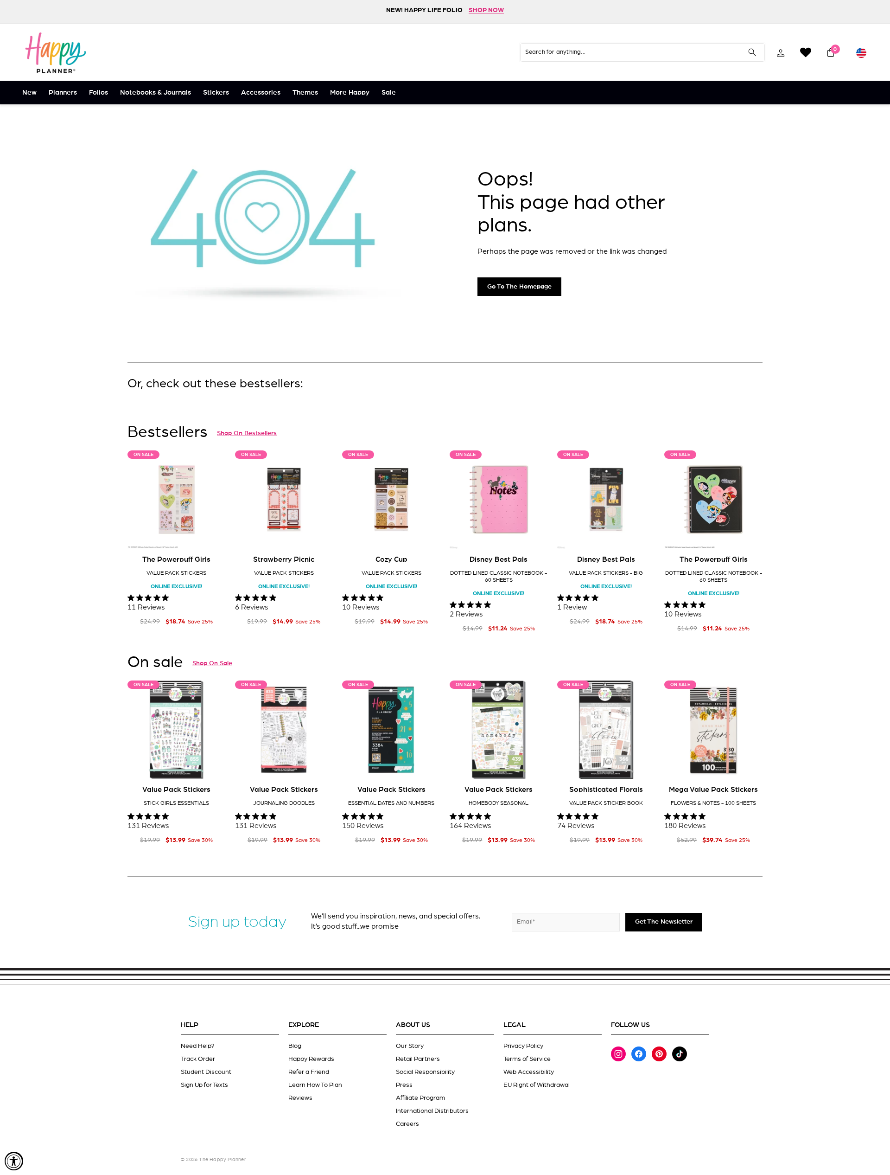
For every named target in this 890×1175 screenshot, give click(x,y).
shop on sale (212, 663)
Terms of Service (527, 1059)
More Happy (349, 92)
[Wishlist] (805, 52)
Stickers (216, 92)
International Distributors (432, 1111)
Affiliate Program (420, 1098)
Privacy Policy (523, 1046)
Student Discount (206, 1072)
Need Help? (198, 1046)
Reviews (300, 1098)
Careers (407, 1124)
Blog (294, 1046)
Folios (98, 92)
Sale (388, 92)
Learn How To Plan (315, 1085)
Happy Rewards (311, 1059)
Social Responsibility (425, 1072)
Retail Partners (418, 1059)
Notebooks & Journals (155, 92)
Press (404, 1085)
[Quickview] (212, 534)
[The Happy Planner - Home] (55, 52)
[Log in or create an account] (780, 52)
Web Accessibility (528, 1072)
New (29, 92)
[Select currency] (861, 52)
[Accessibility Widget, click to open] (14, 1161)
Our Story (410, 1046)
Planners (63, 92)
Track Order (198, 1059)
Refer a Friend (308, 1072)
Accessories (260, 92)
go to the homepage (519, 286)
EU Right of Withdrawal (536, 1085)
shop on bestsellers (247, 433)
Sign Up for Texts (204, 1085)
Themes (305, 92)
